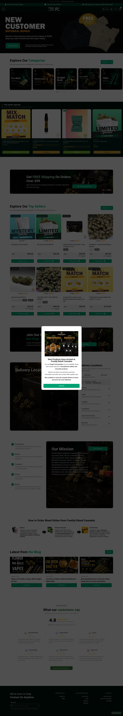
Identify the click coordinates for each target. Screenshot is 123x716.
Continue (61, 386)
